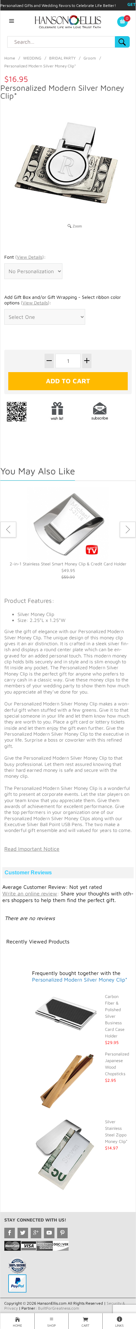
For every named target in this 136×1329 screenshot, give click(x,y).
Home (9, 58)
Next (128, 529)
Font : (25, 257)
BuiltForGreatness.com (58, 1308)
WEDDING (32, 58)
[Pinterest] (62, 1233)
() (29, 257)
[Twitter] (22, 1233)
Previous (8, 529)
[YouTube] (49, 1233)
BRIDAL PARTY (62, 58)
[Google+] (36, 1233)
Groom (90, 58)
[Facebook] (9, 1233)
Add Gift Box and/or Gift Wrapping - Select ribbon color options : (62, 300)
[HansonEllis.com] (68, 21)
